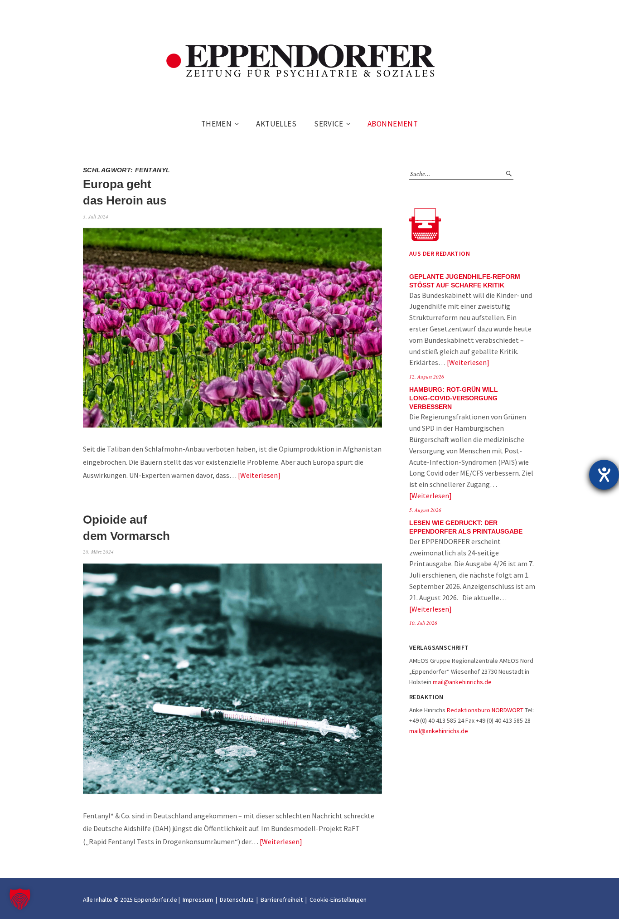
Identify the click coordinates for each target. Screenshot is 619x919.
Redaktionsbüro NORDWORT (485, 710)
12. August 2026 (426, 376)
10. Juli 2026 (423, 622)
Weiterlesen (259, 475)
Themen (216, 124)
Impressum (198, 899)
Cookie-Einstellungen (338, 899)
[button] (20, 899)
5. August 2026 (425, 509)
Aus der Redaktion (439, 253)
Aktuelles (276, 124)
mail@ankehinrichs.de (462, 682)
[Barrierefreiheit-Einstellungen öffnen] (604, 475)
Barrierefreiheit (282, 899)
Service (328, 124)
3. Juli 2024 (95, 216)
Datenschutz (237, 899)
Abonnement (393, 124)
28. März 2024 (98, 551)
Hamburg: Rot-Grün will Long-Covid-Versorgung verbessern (453, 398)
